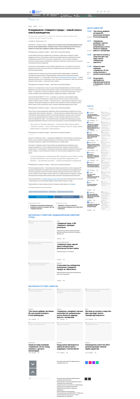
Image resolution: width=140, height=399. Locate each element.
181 (97, 150)
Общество (40, 26)
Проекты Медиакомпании (63, 242)
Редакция (20, 18)
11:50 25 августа (91, 150)
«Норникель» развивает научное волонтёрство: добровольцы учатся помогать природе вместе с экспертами (101, 45)
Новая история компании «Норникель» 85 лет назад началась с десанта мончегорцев (101, 70)
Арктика (11, 44)
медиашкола (52, 191)
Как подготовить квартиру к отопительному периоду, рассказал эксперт (93, 176)
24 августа (59, 238)
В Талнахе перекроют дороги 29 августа (92, 185)
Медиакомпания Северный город (38, 191)
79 (96, 130)
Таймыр (21, 39)
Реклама (20, 20)
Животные (91, 152)
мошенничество (10, 47)
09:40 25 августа (91, 180)
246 (97, 160)
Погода (19, 28)
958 (64, 280)
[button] (10, 25)
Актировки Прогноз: (67, 15)
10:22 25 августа (91, 170)
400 (94, 200)
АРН (15, 42)
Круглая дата (89, 73)
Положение (9, 23)
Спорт (58, 221)
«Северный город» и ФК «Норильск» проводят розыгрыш (66, 225)
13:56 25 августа (91, 120)
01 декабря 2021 (31, 41)
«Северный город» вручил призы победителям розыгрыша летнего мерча (68, 246)
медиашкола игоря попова (65, 191)
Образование (22, 44)
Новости (35, 26)
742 (64, 259)
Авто (90, 182)
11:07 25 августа (91, 160)
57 (96, 120)
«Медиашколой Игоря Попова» (68, 77)
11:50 (89, 66)
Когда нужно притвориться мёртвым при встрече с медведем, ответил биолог (101, 82)
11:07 (89, 78)
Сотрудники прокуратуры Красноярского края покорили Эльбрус (93, 205)
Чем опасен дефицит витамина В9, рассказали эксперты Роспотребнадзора (101, 34)
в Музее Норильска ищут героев (52, 179)
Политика (20, 23)
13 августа (59, 280)
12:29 (89, 55)
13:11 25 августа (91, 130)
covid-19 (12, 39)
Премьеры (8, 18)
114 (97, 140)
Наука (88, 62)
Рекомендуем (9, 20)
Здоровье (89, 37)
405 (64, 238)
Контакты (20, 22)
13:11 (89, 41)
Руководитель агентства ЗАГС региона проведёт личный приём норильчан (93, 165)
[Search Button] (25, 53)
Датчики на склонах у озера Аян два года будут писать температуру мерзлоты (101, 58)
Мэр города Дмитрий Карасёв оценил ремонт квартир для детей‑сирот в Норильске (93, 196)
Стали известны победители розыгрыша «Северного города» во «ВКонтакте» (68, 267)
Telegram (73, 184)
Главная (30, 26)
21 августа (59, 259)
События (8, 21)
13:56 (89, 31)
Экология (89, 50)
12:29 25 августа (91, 140)
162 (97, 170)
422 (94, 190)
